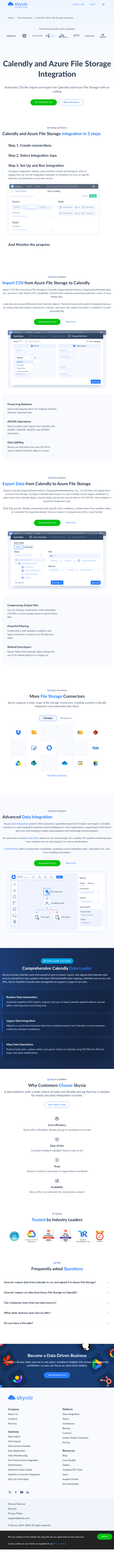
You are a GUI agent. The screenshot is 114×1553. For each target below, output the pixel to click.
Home (11, 18)
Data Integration (24, 18)
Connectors (68, 1423)
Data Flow (33, 838)
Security (12, 1509)
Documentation (70, 1484)
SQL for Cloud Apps (18, 1479)
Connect (66, 1433)
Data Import (14, 1436)
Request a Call (78, 4)
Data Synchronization (19, 1446)
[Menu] (103, 4)
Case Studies (69, 1460)
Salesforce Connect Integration (24, 1474)
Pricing (66, 1442)
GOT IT (104, 1536)
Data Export (14, 1441)
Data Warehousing (17, 1455)
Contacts (13, 1419)
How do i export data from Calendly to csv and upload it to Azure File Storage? (50, 1282)
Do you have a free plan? (18, 1323)
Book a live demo (71, 102)
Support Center (70, 1479)
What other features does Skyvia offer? (27, 1313)
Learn (65, 1474)
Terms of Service (16, 1504)
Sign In (92, 4)
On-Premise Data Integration (23, 1460)
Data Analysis (15, 1465)
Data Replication (16, 1451)
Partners (12, 1423)
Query (65, 1419)
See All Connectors (57, 775)
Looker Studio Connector (75, 1438)
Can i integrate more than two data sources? (30, 1303)
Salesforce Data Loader (20, 1470)
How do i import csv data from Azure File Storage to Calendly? (40, 1292)
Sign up (12, 158)
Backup (66, 1428)
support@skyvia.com (19, 1518)
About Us (13, 1414)
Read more (71, 322)
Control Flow (11, 849)
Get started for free (43, 102)
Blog (64, 1455)
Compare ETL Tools (72, 1470)
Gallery (66, 1465)
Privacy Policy (15, 1513)
